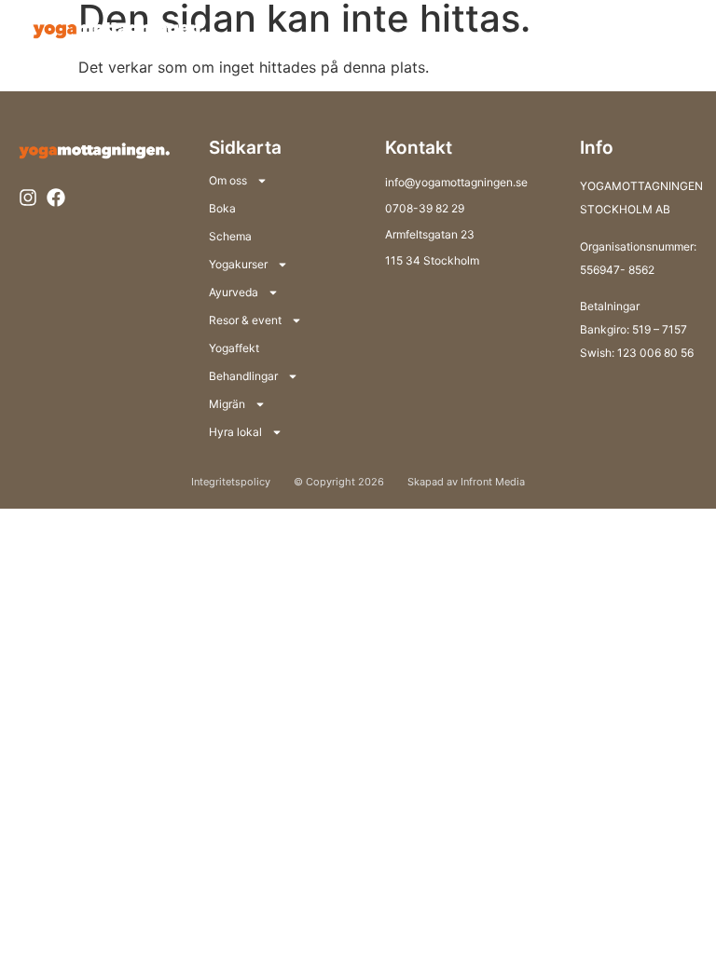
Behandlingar (243, 376)
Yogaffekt (234, 348)
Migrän (227, 404)
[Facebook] (56, 197)
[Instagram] (28, 197)
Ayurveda (233, 292)
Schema (230, 236)
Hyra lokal (235, 432)
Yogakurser (238, 264)
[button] (666, 28)
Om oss (228, 180)
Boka (222, 208)
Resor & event (245, 320)
